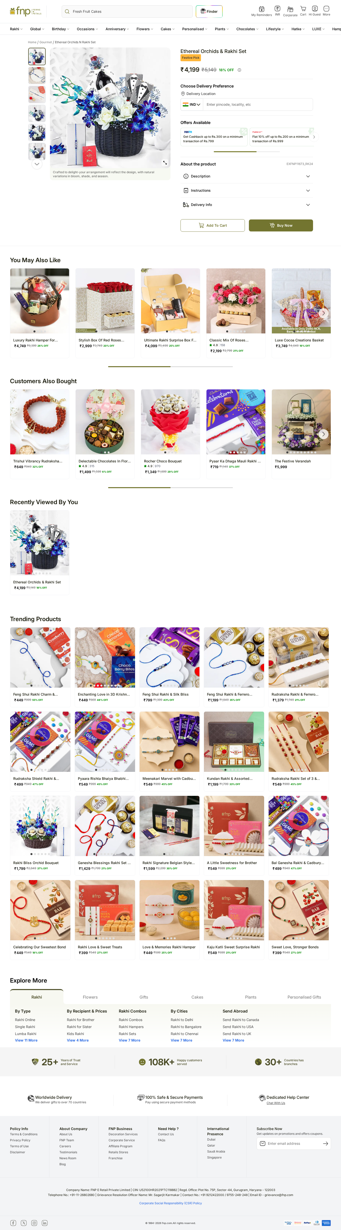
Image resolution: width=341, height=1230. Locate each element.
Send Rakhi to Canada (241, 1020)
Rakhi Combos (130, 1020)
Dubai (211, 1139)
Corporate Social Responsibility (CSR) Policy (170, 1203)
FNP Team (66, 1140)
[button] (16, 28)
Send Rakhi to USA (238, 1027)
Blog (62, 1164)
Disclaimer (17, 1152)
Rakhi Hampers (131, 1027)
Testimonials (68, 1152)
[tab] (36, 996)
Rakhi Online (25, 1020)
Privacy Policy (20, 1140)
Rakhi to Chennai (184, 1034)
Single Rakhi (25, 1027)
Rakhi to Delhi (182, 1020)
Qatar (211, 1145)
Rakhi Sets (127, 1034)
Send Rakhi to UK (237, 1034)
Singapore (214, 1157)
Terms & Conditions (23, 1134)
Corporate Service (122, 1140)
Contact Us (166, 1134)
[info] (239, 69)
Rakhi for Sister (79, 1027)
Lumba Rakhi (25, 1034)
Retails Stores (118, 1152)
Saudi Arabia (216, 1151)
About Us (65, 1134)
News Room (67, 1158)
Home (33, 42)
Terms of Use (19, 1146)
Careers (65, 1146)
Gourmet (46, 42)
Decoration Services (123, 1134)
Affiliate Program (121, 1146)
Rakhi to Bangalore (186, 1027)
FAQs (161, 1140)
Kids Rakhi (75, 1034)
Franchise (116, 1158)
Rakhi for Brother (80, 1020)
